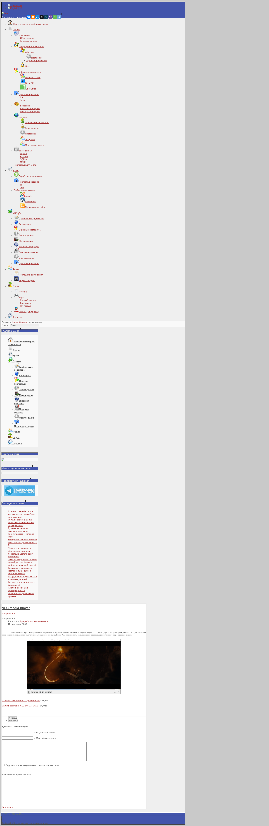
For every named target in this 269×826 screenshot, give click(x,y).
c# (21, 184)
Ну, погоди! (25, 306)
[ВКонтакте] (29, 17)
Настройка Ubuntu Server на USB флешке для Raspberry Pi (22, 542)
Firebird (24, 156)
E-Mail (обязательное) (45, 738)
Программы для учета (25, 165)
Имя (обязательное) (44, 732)
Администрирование (36, 60)
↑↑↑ (3, 820)
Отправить (7, 807)
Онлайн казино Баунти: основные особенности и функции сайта (21, 522)
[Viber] (50, 17)
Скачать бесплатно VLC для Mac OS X (20, 705)
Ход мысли (25, 303)
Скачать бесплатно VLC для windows (21, 700)
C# (21, 97)
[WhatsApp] (55, 17)
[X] (42, 17)
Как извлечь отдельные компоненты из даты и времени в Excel (20, 571)
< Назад (13, 718)
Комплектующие (28, 41)
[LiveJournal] (46, 17)
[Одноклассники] (33, 17)
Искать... (6, 325)
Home (15, 322)
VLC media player (16, 608)
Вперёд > (13, 720)
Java (22, 100)
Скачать (23, 322)
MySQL (23, 153)
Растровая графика (30, 108)
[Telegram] (59, 17)
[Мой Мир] (37, 17)
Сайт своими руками (24, 190)
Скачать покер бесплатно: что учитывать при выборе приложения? (21, 514)
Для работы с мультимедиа (34, 621)
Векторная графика (30, 111)
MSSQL (24, 162)
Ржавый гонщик (28, 300)
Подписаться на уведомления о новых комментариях (33, 765)
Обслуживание (27, 38)
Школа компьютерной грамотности (31, 823)
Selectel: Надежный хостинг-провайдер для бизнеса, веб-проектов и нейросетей (22, 562)
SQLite (23, 159)
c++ (22, 187)
